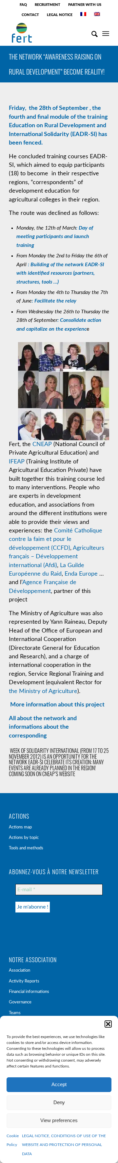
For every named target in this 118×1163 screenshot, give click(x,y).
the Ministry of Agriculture (43, 691)
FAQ (23, 5)
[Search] (91, 33)
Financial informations (29, 992)
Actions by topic (24, 838)
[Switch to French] (83, 14)
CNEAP (42, 444)
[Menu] (105, 33)
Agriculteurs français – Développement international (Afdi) (56, 556)
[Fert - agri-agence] (49, 33)
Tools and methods (26, 848)
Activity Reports (24, 981)
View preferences (59, 1120)
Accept (59, 1084)
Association (19, 970)
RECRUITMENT (47, 5)
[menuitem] (23, 5)
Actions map (20, 827)
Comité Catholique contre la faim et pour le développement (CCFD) (55, 539)
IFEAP (17, 462)
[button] (108, 1024)
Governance (20, 1002)
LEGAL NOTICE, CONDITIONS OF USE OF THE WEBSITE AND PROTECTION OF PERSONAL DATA (64, 1145)
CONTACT (30, 15)
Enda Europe (81, 574)
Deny (59, 1102)
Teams (15, 1013)
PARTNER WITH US (84, 5)
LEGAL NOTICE (59, 15)
